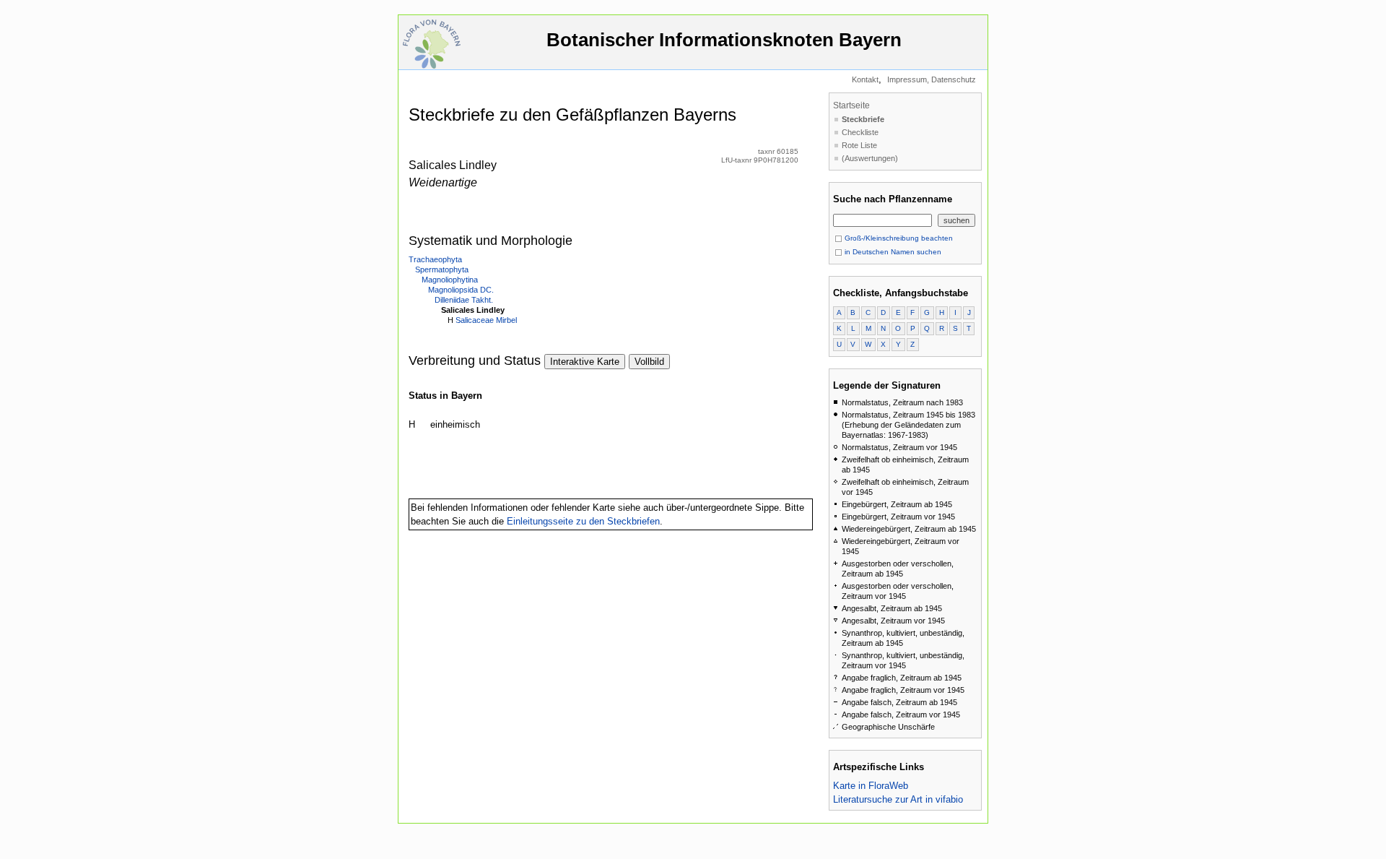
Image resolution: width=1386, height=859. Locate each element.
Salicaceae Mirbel (486, 320)
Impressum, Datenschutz (931, 79)
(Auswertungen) (870, 158)
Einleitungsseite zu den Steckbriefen (583, 521)
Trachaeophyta (435, 259)
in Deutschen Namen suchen (891, 252)
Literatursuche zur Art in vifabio (898, 799)
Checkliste (860, 132)
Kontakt (865, 79)
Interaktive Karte (584, 361)
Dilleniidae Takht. (464, 299)
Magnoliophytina (450, 279)
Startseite (851, 105)
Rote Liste (859, 145)
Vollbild (649, 361)
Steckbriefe (863, 119)
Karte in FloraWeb (870, 785)
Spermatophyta (441, 269)
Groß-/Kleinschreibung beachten (897, 238)
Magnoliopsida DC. (461, 289)
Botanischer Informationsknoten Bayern (724, 40)
